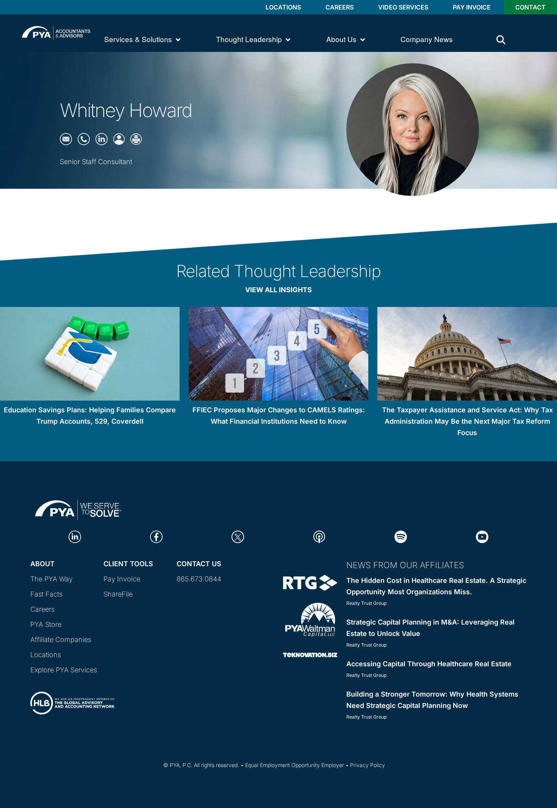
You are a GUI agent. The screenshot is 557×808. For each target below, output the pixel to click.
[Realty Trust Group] (310, 582)
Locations (283, 7)
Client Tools (128, 564)
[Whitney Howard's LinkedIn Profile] (101, 138)
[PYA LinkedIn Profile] (75, 536)
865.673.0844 (199, 579)
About (42, 564)
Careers (339, 7)
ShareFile (118, 594)
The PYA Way (51, 579)
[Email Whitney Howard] (66, 138)
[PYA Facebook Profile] (156, 536)
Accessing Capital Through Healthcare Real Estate (429, 664)
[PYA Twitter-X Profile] (238, 536)
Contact (530, 7)
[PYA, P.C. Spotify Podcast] (400, 536)
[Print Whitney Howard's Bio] (136, 138)
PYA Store (45, 624)
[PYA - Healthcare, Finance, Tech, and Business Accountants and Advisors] (56, 32)
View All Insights (278, 290)
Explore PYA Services (63, 670)
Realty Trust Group (366, 603)
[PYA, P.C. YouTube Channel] (482, 536)
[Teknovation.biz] (310, 654)
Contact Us (199, 564)
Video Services (403, 7)
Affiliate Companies (60, 640)
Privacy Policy (367, 765)
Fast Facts (46, 594)
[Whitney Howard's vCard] (119, 138)
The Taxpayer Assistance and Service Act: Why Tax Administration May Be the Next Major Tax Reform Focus (467, 421)
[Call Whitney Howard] (84, 138)
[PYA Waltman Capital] (310, 619)
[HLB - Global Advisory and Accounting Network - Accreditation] (72, 696)
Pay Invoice (472, 7)
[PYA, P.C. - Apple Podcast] (319, 536)
